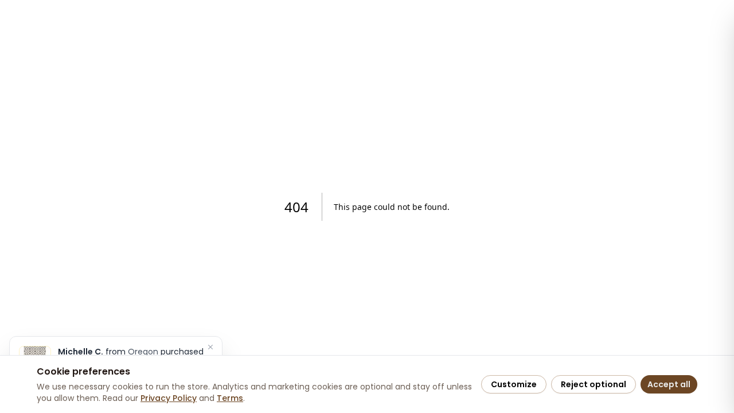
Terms (230, 398)
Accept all (668, 384)
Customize (514, 384)
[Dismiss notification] (210, 347)
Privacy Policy (168, 398)
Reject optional (593, 384)
